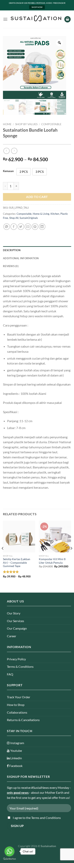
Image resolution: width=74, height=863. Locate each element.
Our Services (15, 621)
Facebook (15, 766)
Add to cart (37, 197)
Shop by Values (26, 124)
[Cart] (67, 19)
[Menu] (5, 19)
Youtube (16, 750)
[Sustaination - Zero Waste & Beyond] (36, 18)
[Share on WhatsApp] (6, 226)
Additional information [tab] (21, 258)
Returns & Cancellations (23, 720)
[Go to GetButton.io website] (9, 859)
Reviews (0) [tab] (11, 266)
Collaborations (17, 712)
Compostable (51, 124)
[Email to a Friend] (28, 226)
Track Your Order (18, 697)
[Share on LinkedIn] (42, 226)
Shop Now (37, 7)
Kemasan (8, 171)
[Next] (71, 556)
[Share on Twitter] (21, 226)
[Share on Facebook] (13, 226)
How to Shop (15, 705)
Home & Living (41, 213)
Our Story (13, 613)
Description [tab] (12, 250)
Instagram (17, 743)
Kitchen (55, 213)
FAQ (10, 674)
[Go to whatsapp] (9, 851)
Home (7, 124)
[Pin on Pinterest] (35, 226)
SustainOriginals (29, 217)
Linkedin (16, 758)
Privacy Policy (16, 659)
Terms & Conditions (20, 666)
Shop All (13, 217)
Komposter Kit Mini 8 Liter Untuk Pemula (52, 561)
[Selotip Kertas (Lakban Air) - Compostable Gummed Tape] (19, 537)
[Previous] (3, 556)
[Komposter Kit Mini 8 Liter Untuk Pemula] (55, 537)
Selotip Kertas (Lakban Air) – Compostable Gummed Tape (16, 563)
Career (11, 636)
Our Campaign (17, 628)
